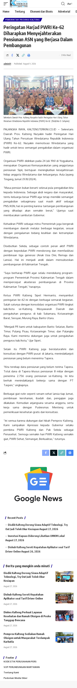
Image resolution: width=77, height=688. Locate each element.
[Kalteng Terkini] (19, 4)
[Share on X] (17, 55)
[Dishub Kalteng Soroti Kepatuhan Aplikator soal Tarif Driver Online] (64, 598)
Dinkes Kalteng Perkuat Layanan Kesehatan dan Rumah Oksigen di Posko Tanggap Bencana (27, 616)
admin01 (7, 63)
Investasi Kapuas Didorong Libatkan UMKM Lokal (36, 535)
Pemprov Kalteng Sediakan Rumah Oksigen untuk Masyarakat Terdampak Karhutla (27, 637)
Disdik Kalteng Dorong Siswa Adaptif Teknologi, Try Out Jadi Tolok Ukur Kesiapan (26, 576)
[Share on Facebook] (12, 55)
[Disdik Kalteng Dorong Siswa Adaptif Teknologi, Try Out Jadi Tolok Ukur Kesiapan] (64, 576)
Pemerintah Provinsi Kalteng (22, 20)
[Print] (28, 55)
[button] (7, 4)
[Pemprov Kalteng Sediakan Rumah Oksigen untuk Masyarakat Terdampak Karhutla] (64, 637)
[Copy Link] (23, 55)
